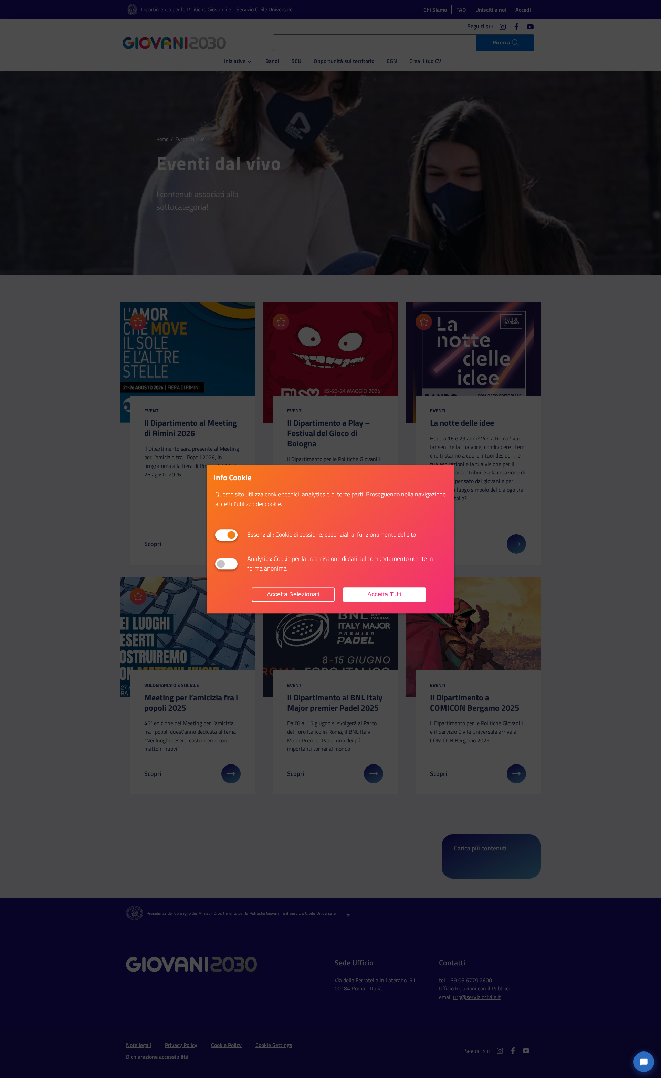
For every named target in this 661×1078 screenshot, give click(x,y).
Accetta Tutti (384, 594)
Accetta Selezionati (293, 594)
